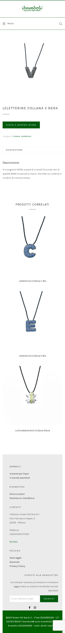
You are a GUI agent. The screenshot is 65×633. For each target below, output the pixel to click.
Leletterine (26, 136)
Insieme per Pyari (19, 473)
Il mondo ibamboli (20, 477)
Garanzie (14, 562)
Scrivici (14, 541)
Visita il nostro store (21, 125)
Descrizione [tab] (14, 150)
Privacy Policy (17, 566)
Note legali (15, 557)
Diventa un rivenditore (22, 498)
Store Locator (17, 494)
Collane (16, 136)
